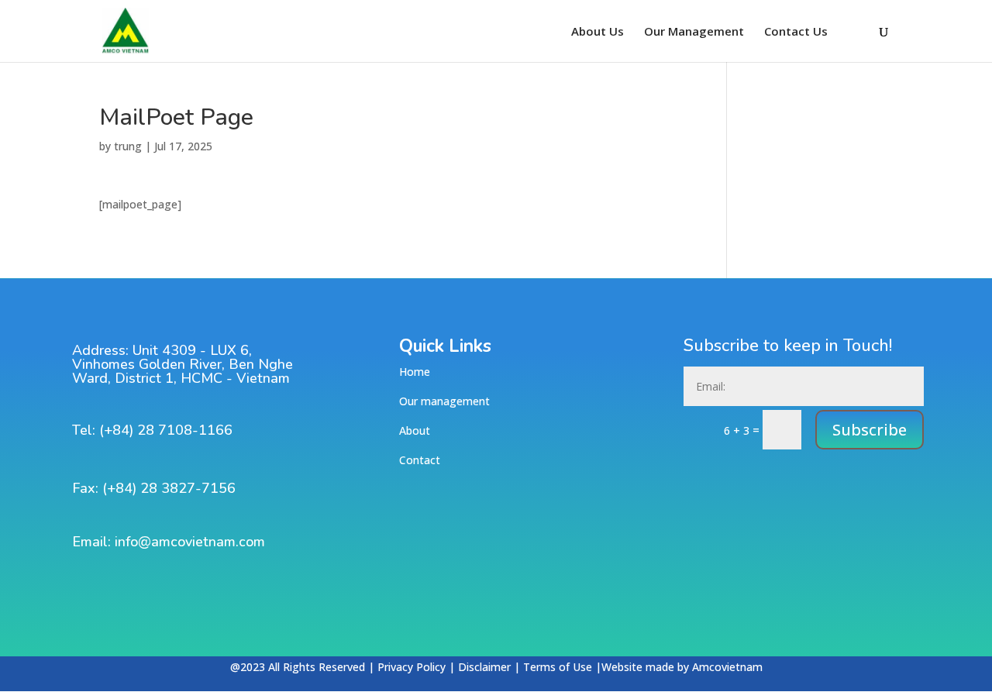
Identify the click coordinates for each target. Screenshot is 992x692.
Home (414, 371)
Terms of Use (557, 666)
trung (128, 146)
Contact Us (796, 32)
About (414, 430)
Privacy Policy (411, 666)
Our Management (694, 32)
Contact (419, 460)
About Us (597, 32)
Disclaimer (484, 666)
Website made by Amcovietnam (682, 666)
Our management (444, 401)
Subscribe (869, 429)
